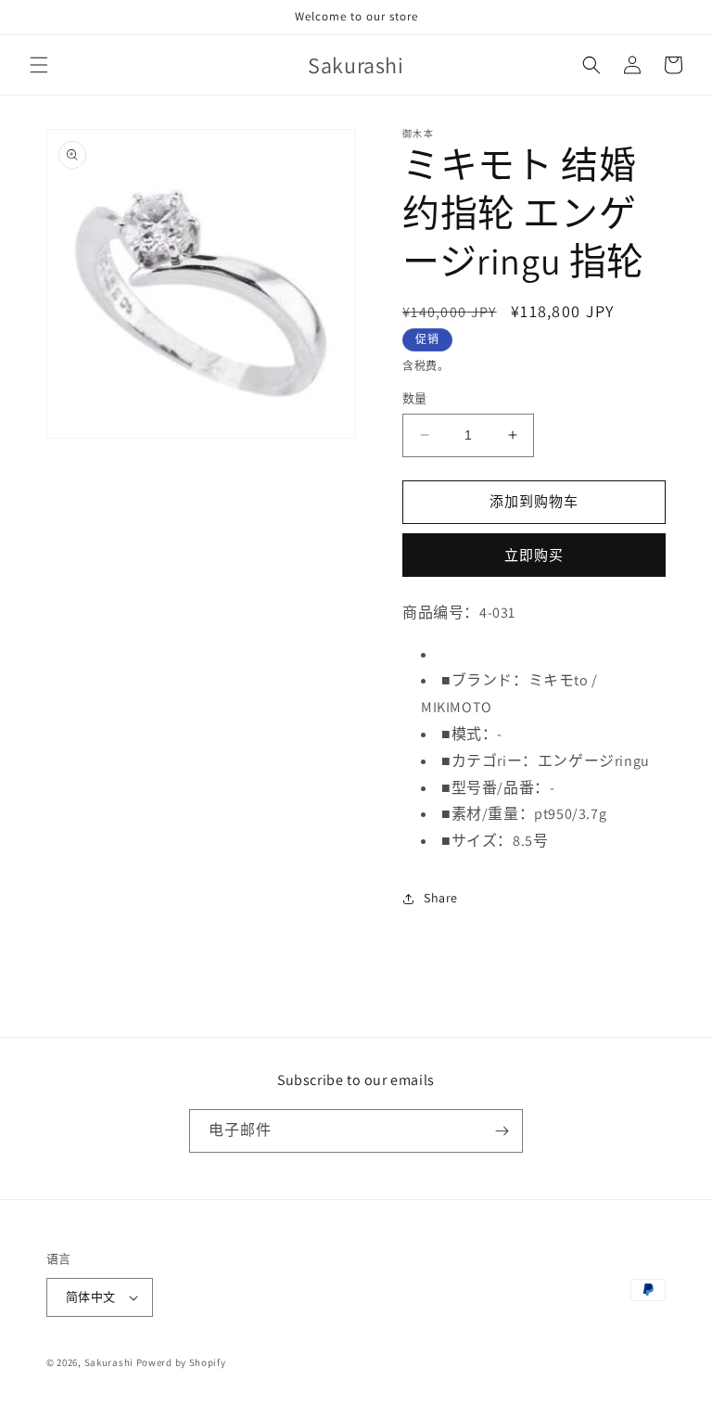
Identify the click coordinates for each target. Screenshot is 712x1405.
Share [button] (441, 897)
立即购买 (534, 555)
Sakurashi (109, 1362)
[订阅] (501, 1131)
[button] (39, 65)
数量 (414, 398)
